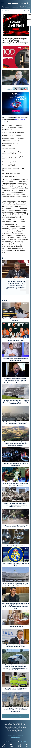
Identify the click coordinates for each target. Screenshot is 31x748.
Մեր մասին (20, 735)
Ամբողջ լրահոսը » (16, 716)
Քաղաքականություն (25, 10)
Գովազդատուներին (15, 737)
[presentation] (25, 258)
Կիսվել (27, 746)
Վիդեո (19, 746)
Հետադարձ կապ (11, 735)
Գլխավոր (4, 746)
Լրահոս (11, 746)
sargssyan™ (23, 741)
